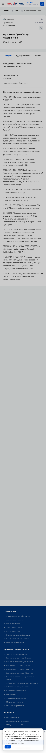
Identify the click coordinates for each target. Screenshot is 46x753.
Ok (8, 747)
